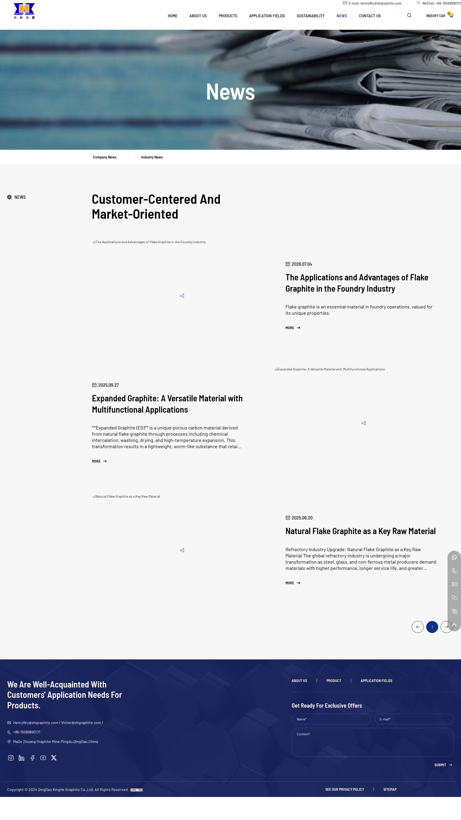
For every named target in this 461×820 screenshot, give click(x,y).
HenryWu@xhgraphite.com (380, 2)
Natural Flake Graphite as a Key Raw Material (360, 530)
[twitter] (53, 757)
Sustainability (311, 15)
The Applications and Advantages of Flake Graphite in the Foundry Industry (356, 282)
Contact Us (370, 15)
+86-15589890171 (26, 731)
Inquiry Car (438, 15)
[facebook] (32, 757)
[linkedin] (21, 757)
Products (228, 15)
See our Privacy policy (344, 789)
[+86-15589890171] (454, 557)
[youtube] (43, 757)
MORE (289, 328)
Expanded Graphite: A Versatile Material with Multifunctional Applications (167, 403)
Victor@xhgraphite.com (81, 722)
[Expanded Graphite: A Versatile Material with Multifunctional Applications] (364, 423)
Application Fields (267, 15)
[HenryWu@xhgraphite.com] (454, 584)
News (342, 15)
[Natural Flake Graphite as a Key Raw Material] (182, 550)
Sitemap (390, 789)
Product (334, 680)
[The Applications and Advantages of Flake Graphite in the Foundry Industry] (182, 295)
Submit (440, 765)
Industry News (152, 156)
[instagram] (10, 757)
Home (172, 15)
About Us (198, 15)
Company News (104, 156)
